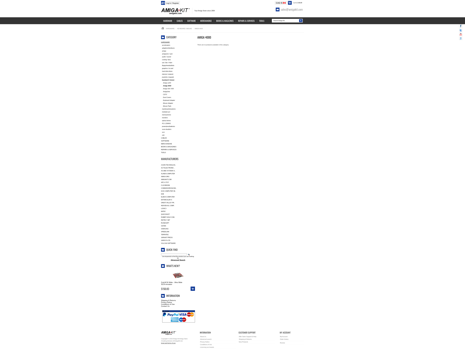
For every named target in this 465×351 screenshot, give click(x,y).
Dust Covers (167, 97)
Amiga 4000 (167, 86)
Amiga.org (165, 176)
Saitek (163, 226)
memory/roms (166, 115)
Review (282, 343)
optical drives (166, 120)
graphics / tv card (167, 68)
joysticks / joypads (168, 77)
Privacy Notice (166, 302)
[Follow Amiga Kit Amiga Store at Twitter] (461, 30)
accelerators (166, 45)
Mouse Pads (167, 106)
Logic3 (163, 208)
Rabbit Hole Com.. (168, 217)
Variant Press (167, 237)
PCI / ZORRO (166, 123)
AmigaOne (166, 91)
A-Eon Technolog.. (168, 165)
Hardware (170, 28)
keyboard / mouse (184, 28)
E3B (162, 194)
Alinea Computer (168, 174)
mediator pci (166, 112)
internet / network (167, 74)
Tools (163, 152)
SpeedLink (165, 232)
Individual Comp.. (167, 205)
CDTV (165, 94)
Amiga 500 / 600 (168, 89)
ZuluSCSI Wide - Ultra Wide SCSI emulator (171, 283)
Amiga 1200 (167, 83)
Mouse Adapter (168, 103)
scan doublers (166, 129)
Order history (284, 339)
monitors (165, 118)
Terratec (165, 234)
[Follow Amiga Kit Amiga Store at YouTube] (461, 34)
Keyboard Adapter (169, 100)
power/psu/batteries (168, 126)
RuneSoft (165, 223)
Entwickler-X (166, 200)
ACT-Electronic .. (168, 168)
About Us (203, 336)
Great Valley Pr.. (168, 203)
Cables (164, 138)
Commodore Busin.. (169, 188)
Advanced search (206, 339)
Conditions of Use (168, 304)
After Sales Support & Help (247, 336)
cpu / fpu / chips (167, 62)
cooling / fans (166, 60)
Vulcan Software (168, 243)
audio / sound (166, 57)
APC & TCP (165, 182)
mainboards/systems (169, 109)
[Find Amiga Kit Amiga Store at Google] (461, 39)
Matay (163, 211)
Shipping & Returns (168, 300)
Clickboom (165, 185)
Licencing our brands (207, 347)
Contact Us (165, 306)
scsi (163, 132)
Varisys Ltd (165, 240)
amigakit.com (166, 179)
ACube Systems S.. (168, 171)
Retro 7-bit (165, 220)
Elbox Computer (168, 197)
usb (163, 135)
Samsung (164, 229)
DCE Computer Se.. (168, 191)
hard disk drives (167, 71)
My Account (283, 336)
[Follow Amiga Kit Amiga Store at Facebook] (461, 26)
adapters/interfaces (168, 48)
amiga (164, 51)
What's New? (173, 266)
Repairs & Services (168, 149)
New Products (243, 342)
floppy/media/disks (168, 65)
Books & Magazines (168, 147)
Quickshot (165, 214)
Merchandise (166, 144)
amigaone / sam (167, 54)
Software (165, 141)
